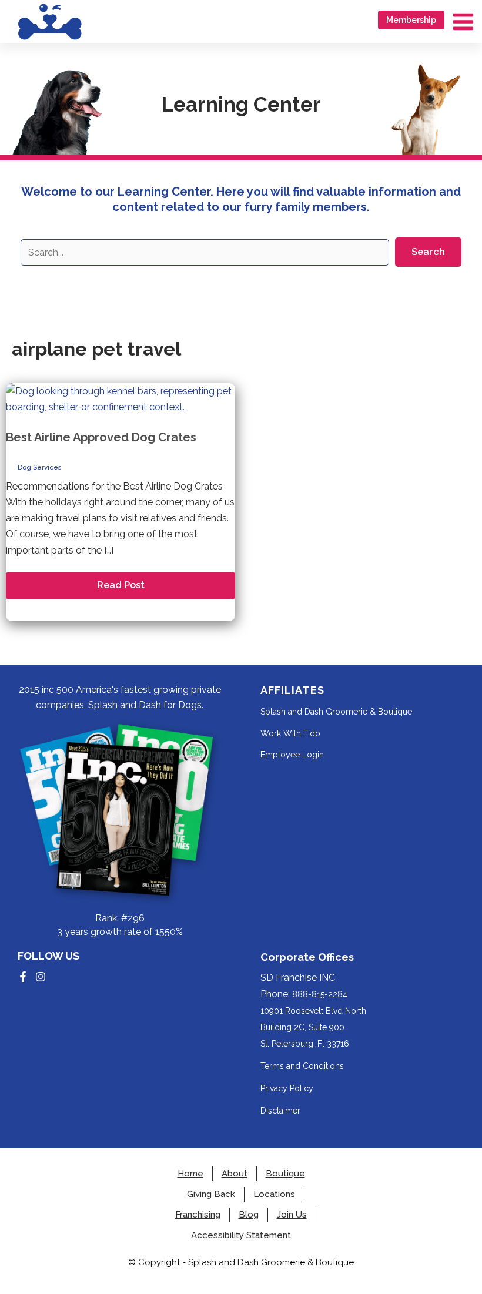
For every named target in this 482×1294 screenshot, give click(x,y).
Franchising (197, 1215)
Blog (249, 1215)
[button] (428, 251)
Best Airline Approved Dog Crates (101, 437)
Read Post (120, 588)
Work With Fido (290, 733)
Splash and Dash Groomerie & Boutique (336, 711)
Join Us (292, 1215)
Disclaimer (280, 1110)
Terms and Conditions (302, 1066)
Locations (274, 1194)
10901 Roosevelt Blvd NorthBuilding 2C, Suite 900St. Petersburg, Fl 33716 (313, 1027)
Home (190, 1173)
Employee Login (292, 754)
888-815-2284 (319, 994)
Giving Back (211, 1194)
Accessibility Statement (241, 1235)
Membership (411, 20)
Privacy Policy (286, 1088)
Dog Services (39, 467)
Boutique (285, 1173)
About (234, 1173)
